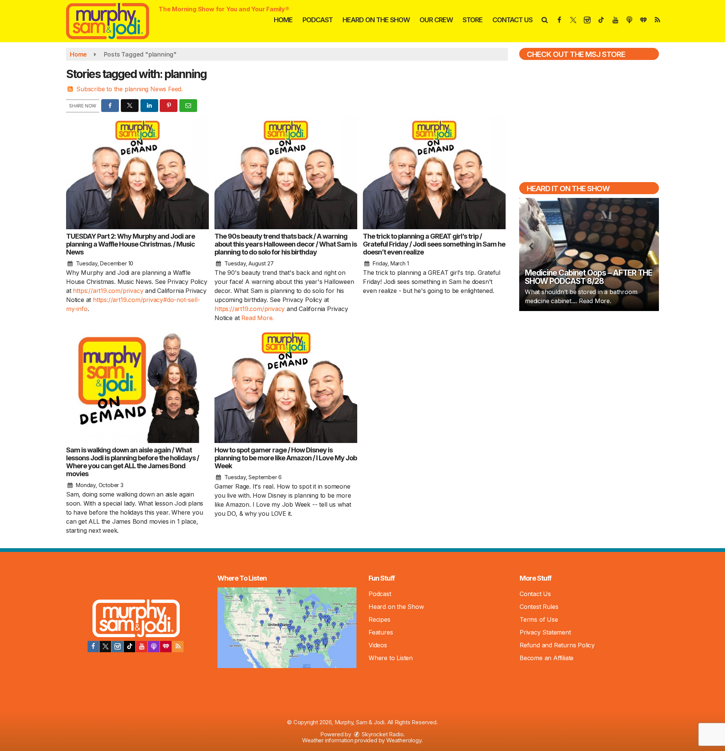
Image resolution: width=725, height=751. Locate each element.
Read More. (257, 318)
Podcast (317, 20)
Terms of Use (539, 619)
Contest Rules (539, 606)
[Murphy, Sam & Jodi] (113, 20)
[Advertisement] (589, 371)
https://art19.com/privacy (108, 290)
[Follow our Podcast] (153, 646)
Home (283, 20)
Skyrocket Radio (382, 734)
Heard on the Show (376, 20)
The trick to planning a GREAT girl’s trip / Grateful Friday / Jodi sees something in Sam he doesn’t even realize (434, 244)
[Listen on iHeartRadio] (165, 646)
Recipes (379, 619)
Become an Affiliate (547, 658)
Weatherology (403, 740)
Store (473, 20)
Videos (378, 645)
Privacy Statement (545, 632)
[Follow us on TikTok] (129, 646)
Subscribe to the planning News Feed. (129, 89)
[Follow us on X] (105, 646)
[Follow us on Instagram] (117, 646)
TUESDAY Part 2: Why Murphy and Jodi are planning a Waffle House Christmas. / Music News (130, 244)
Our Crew (436, 20)
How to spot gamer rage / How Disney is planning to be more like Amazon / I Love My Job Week (285, 458)
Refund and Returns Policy (557, 645)
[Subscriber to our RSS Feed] (178, 646)
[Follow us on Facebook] (93, 646)
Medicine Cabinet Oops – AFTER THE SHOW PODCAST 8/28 (588, 277)
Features (381, 632)
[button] (544, 20)
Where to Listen (391, 658)
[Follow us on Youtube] (141, 646)
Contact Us (512, 20)
